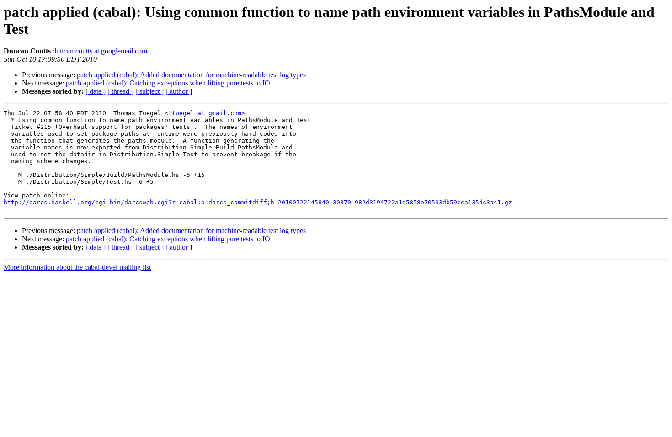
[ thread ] (120, 91)
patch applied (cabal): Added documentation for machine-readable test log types (191, 75)
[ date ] (95, 91)
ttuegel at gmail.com (204, 113)
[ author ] (178, 91)
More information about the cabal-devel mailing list (77, 267)
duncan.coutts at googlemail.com (100, 51)
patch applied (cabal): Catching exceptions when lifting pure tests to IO (168, 83)
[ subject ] (149, 91)
